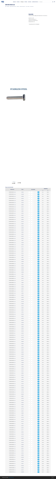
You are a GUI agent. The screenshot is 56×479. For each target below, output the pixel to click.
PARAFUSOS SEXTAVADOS (22, 6)
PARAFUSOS (18, 6)
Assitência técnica (35, 1)
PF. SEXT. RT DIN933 (27, 6)
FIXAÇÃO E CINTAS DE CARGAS (13, 6)
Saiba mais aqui (11, 477)
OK (52, 477)
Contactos (29, 1)
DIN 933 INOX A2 (32, 6)
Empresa (14, 1)
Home (5, 6)
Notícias (26, 1)
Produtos (18, 1)
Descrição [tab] (31, 14)
